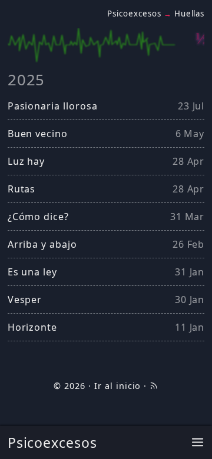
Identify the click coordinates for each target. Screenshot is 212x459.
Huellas (189, 13)
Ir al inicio (117, 385)
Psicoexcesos (53, 442)
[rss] (154, 385)
